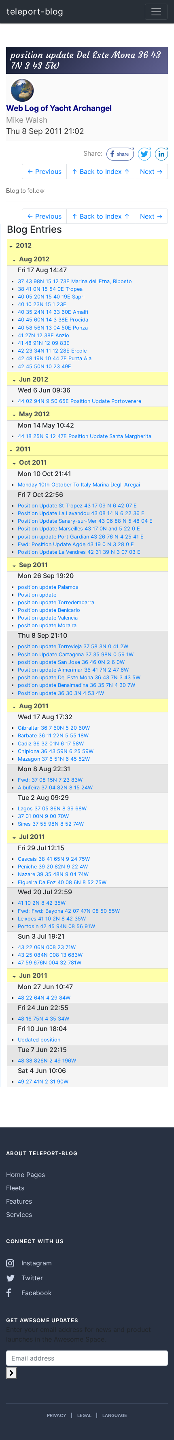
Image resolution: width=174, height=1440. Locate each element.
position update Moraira (47, 625)
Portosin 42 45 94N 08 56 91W (56, 926)
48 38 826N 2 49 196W (47, 1061)
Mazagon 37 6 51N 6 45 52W (54, 759)
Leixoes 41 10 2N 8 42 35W (52, 919)
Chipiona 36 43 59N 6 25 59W (55, 751)
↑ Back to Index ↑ (101, 171)
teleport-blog (35, 11)
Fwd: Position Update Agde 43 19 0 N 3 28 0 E (76, 544)
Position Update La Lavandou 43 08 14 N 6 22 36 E (81, 513)
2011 (22, 449)
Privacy (56, 1415)
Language (114, 1415)
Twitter (31, 1278)
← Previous (44, 171)
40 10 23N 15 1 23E (42, 304)
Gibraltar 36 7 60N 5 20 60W (54, 728)
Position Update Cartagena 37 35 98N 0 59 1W (76, 654)
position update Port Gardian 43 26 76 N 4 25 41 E (81, 537)
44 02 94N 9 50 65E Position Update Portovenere (79, 401)
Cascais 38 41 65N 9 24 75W (54, 859)
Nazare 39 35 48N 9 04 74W (53, 874)
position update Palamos (48, 587)
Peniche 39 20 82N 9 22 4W (53, 867)
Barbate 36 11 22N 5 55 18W (53, 736)
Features (19, 1201)
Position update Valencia (48, 618)
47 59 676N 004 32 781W (49, 963)
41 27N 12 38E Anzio (43, 335)
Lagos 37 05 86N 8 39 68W (52, 809)
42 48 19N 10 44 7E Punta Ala (54, 358)
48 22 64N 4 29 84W (44, 998)
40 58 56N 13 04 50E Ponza (53, 328)
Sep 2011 (32, 565)
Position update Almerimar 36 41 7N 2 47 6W (73, 670)
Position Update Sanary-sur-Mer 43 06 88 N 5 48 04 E (85, 521)
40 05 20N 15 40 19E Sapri (51, 297)
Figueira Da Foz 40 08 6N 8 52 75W (62, 882)
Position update (37, 595)
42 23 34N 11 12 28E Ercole (52, 351)
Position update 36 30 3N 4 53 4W (61, 693)
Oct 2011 (32, 462)
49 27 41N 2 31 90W (43, 1082)
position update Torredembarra (56, 602)
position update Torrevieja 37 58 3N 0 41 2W (73, 646)
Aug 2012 (33, 259)
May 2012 (33, 414)
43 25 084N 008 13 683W (50, 955)
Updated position (39, 1040)
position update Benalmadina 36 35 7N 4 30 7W (76, 685)
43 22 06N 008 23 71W (47, 947)
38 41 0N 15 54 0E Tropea (50, 289)
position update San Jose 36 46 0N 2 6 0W (71, 662)
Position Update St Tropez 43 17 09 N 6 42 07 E (77, 506)
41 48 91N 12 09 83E (44, 343)
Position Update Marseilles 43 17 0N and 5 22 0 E (79, 529)
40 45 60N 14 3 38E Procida (53, 320)
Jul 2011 (31, 837)
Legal (84, 1415)
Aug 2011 (33, 706)
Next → (151, 171)
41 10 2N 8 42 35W (42, 903)
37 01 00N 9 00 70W (43, 816)
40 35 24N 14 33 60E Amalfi (53, 312)
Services (19, 1214)
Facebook (35, 1293)
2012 (23, 245)
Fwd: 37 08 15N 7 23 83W (50, 780)
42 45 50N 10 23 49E (44, 366)
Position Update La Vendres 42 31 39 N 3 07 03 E (79, 552)
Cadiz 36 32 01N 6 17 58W (51, 744)
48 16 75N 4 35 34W (43, 1019)
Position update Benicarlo (49, 610)
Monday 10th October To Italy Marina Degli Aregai (79, 485)
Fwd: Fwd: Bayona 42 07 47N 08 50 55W (69, 911)
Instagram (35, 1263)
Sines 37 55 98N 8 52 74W (51, 824)
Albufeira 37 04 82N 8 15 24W (55, 788)
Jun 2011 (32, 975)
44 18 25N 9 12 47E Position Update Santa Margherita (84, 436)
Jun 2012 (32, 379)
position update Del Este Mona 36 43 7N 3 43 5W (79, 677)
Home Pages (25, 1175)
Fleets (15, 1188)
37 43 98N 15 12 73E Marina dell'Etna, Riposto (75, 281)
